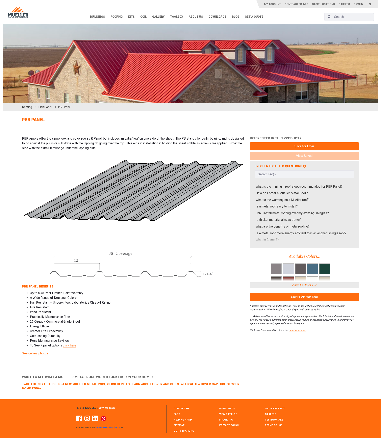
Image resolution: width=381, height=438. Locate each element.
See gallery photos (35, 353)
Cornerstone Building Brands (107, 427)
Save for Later (304, 146)
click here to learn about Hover (134, 384)
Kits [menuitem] (131, 16)
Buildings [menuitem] (97, 16)
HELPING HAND (183, 419)
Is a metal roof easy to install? (277, 206)
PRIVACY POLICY (229, 425)
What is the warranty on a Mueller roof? (283, 200)
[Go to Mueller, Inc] (18, 13)
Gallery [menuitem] (158, 16)
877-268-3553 (107, 408)
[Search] (329, 17)
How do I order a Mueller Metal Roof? (282, 193)
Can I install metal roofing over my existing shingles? (292, 213)
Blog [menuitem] (235, 16)
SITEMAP (179, 425)
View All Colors (303, 285)
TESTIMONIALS (274, 419)
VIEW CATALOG (228, 414)
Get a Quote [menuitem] (254, 16)
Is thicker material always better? (279, 220)
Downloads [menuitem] (217, 16)
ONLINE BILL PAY (275, 408)
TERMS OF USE (273, 425)
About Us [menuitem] (196, 16)
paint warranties (297, 330)
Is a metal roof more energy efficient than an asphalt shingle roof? (301, 233)
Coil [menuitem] (143, 16)
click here (69, 345)
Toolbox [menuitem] (176, 16)
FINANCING (226, 419)
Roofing (27, 107)
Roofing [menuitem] (117, 16)
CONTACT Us (181, 408)
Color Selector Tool (304, 297)
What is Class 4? (267, 240)
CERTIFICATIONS (184, 430)
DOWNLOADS (227, 408)
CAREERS (270, 414)
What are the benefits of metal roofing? (283, 226)
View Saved (304, 156)
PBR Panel (45, 107)
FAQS (177, 414)
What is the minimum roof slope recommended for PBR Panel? (299, 186)
